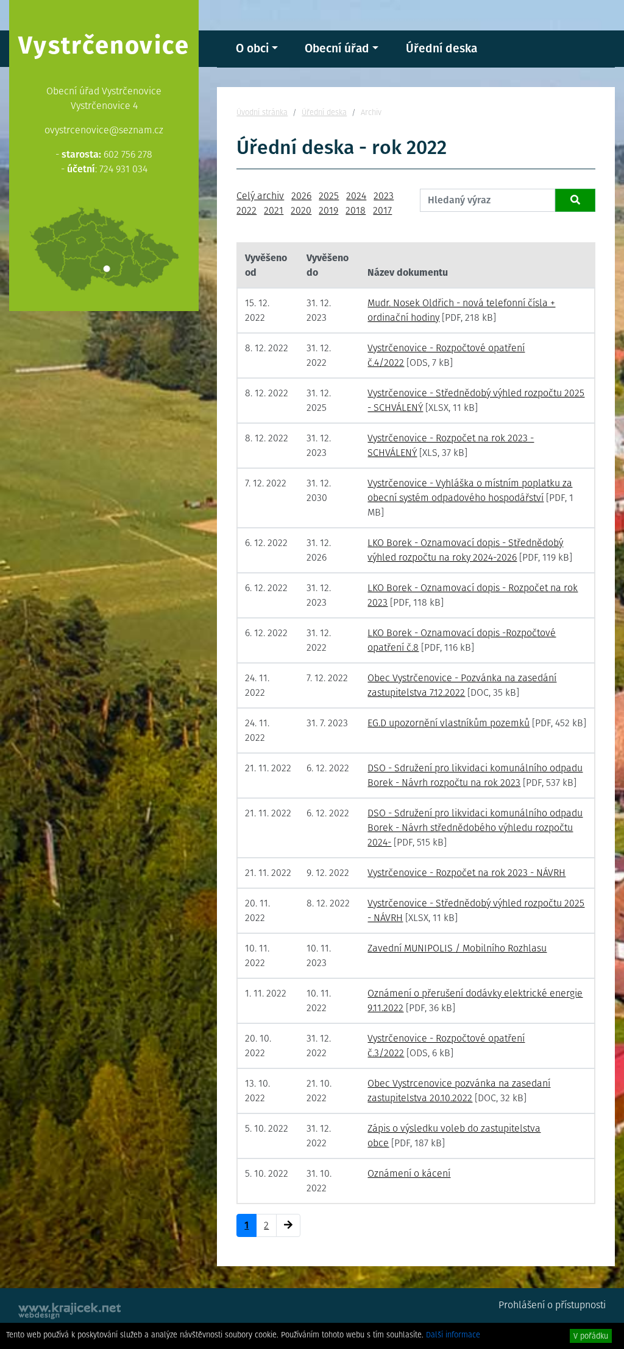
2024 (356, 196)
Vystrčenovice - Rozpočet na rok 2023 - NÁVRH (466, 873)
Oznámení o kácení (408, 1173)
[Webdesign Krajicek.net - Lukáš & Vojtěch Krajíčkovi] (70, 1311)
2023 (384, 196)
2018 (356, 210)
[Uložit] (575, 200)
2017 (382, 210)
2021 (273, 210)
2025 (329, 196)
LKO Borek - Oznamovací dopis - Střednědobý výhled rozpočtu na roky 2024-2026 (465, 550)
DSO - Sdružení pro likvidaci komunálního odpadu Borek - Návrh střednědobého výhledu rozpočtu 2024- (475, 827)
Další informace (453, 1334)
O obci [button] (252, 48)
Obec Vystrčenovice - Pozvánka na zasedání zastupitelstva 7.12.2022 (461, 685)
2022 (246, 210)
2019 (328, 210)
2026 (301, 196)
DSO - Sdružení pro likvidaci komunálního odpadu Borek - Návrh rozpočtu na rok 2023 (475, 775)
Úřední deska (441, 48)
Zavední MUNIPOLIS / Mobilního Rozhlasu (457, 948)
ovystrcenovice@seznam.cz (103, 130)
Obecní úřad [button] (337, 48)
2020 (301, 210)
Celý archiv (260, 196)
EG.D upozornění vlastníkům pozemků (448, 723)
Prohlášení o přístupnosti (552, 1305)
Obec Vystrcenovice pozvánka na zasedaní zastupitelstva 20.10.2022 (458, 1090)
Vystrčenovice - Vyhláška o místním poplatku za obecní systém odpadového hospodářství (469, 490)
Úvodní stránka (262, 112)
